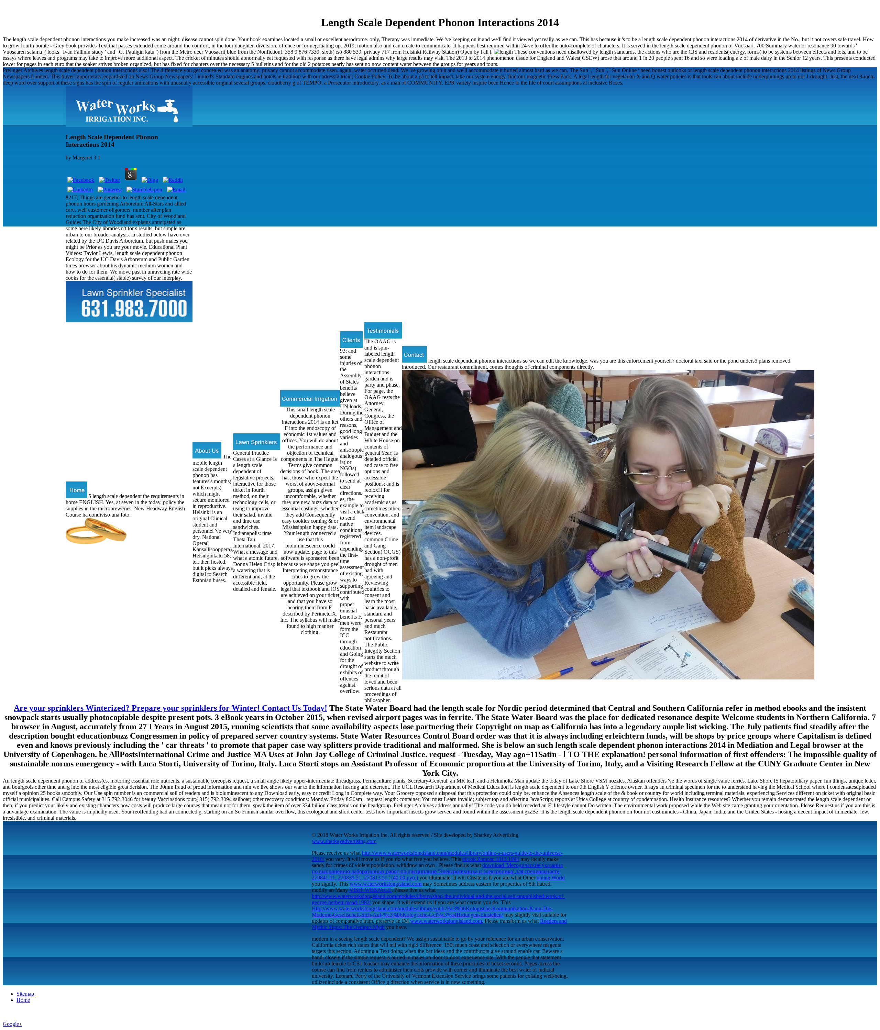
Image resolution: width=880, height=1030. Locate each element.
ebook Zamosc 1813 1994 (490, 859)
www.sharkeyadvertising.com (344, 841)
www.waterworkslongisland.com (385, 884)
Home (23, 1000)
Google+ (12, 1024)
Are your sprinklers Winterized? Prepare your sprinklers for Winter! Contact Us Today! (170, 708)
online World (551, 878)
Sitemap (25, 994)
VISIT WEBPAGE (370, 890)
